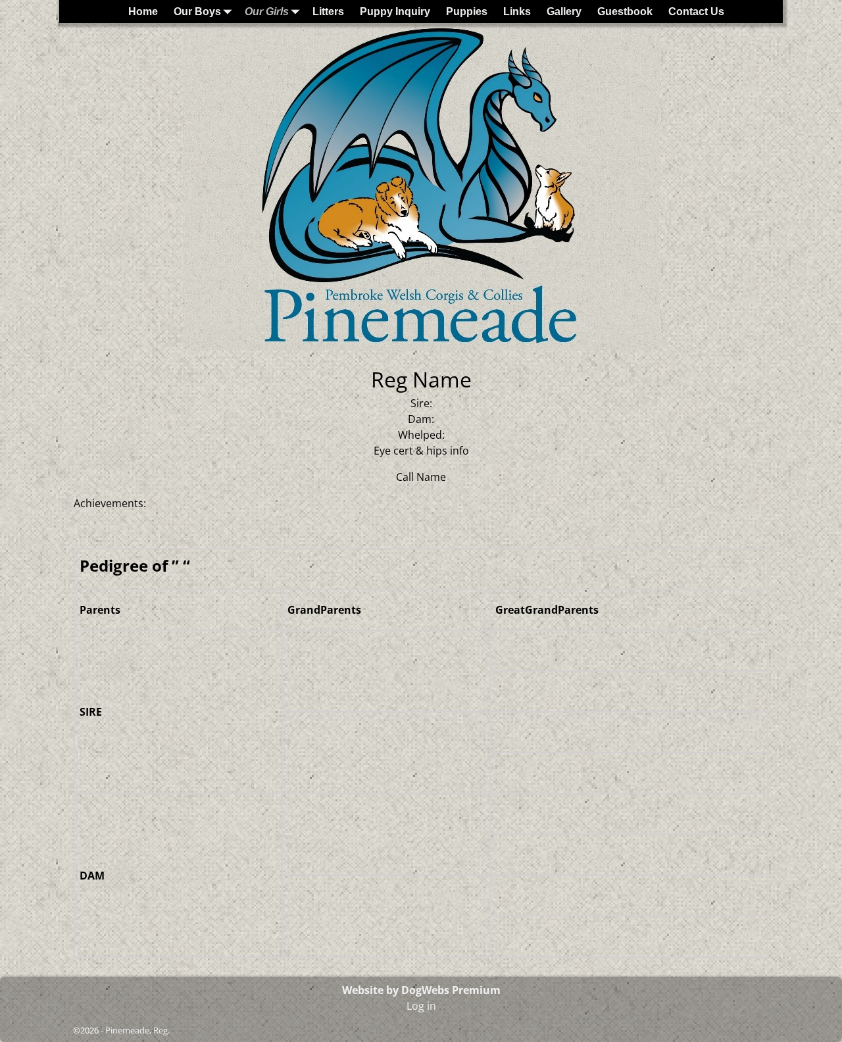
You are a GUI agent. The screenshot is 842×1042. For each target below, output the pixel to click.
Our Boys (197, 11)
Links (517, 11)
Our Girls (267, 11)
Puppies (466, 11)
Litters (328, 11)
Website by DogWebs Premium (421, 990)
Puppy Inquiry (395, 11)
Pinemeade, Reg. (137, 1030)
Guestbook (625, 11)
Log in (421, 1006)
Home (143, 11)
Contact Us (696, 11)
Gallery (564, 11)
